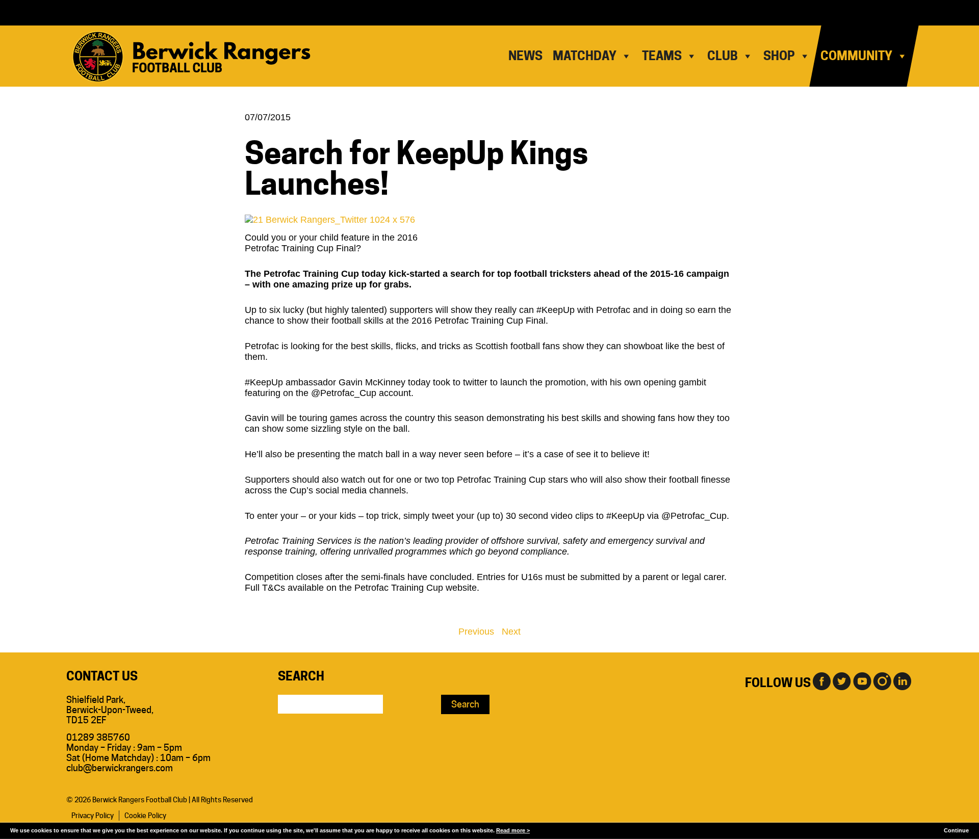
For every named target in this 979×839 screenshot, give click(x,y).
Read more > (513, 830)
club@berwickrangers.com (119, 768)
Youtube (862, 680)
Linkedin (902, 680)
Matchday (584, 55)
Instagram (882, 680)
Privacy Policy (92, 815)
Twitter (841, 680)
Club (722, 55)
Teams (662, 55)
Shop (779, 55)
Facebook (821, 680)
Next (511, 631)
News (525, 55)
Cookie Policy (145, 815)
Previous (476, 631)
